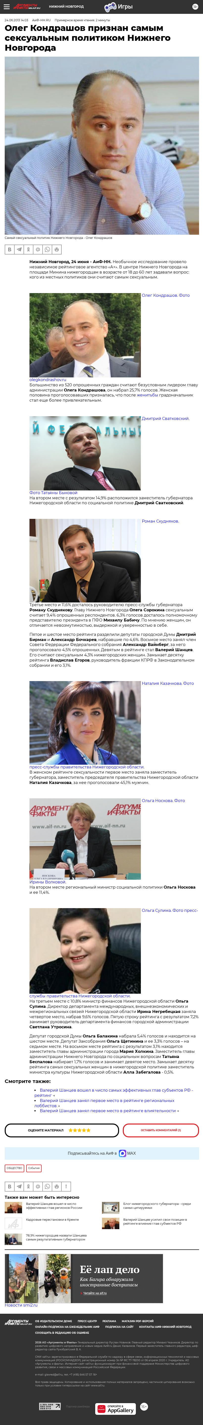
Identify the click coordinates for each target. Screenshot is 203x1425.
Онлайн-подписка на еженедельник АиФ (67, 1327)
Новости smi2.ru (21, 1305)
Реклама (109, 1321)
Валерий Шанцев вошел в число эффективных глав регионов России (54, 1206)
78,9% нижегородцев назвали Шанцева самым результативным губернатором (56, 1237)
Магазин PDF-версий (137, 1321)
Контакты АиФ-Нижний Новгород (165, 1327)
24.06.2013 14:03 (16, 20)
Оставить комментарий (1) (161, 1130)
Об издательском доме (53, 1321)
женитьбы (147, 395)
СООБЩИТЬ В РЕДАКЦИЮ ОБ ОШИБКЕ (62, 1332)
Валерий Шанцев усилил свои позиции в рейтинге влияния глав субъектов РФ (155, 1221)
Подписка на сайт (119, 1327)
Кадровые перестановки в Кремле (52, 1219)
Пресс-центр (87, 1321)
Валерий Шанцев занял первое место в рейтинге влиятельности (108, 1110)
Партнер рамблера (78, 1406)
